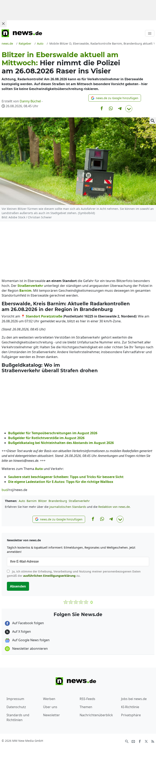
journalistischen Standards (67, 507)
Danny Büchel (30, 101)
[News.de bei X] (146, 741)
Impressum (15, 699)
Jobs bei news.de (134, 699)
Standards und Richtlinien (17, 717)
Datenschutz (16, 707)
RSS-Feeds (87, 699)
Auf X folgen (21, 631)
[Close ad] (3, 23)
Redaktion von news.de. (114, 507)
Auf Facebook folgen (27, 623)
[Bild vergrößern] (153, 120)
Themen (86, 707)
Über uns (50, 707)
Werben (49, 699)
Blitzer (42, 501)
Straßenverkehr (79, 501)
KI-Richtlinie (130, 707)
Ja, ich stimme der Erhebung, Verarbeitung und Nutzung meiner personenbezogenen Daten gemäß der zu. (74, 573)
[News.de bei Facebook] (139, 741)
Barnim (32, 501)
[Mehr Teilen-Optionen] (128, 108)
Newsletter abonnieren (29, 648)
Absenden (18, 586)
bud (5, 490)
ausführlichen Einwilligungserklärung (49, 576)
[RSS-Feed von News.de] (152, 741)
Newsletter (51, 715)
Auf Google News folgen (30, 640)
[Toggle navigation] (149, 33)
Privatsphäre (131, 715)
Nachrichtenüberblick (96, 715)
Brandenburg (58, 501)
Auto (22, 501)
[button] (114, 98)
